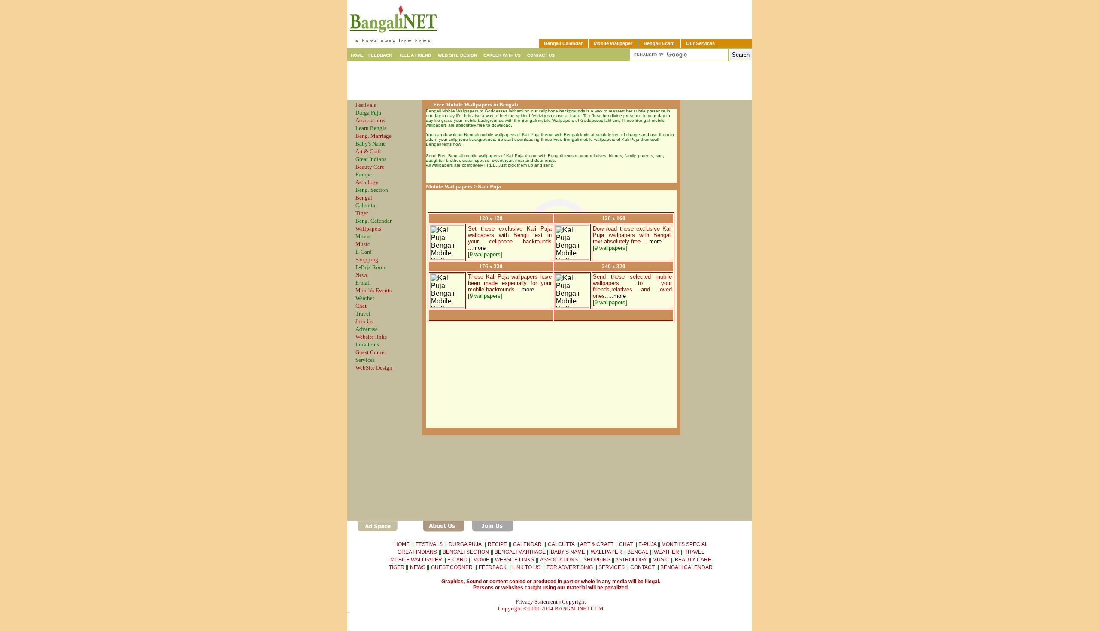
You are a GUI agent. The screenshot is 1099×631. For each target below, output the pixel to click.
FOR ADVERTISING (569, 567)
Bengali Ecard (659, 43)
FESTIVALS (429, 544)
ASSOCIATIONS (559, 560)
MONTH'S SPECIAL (685, 544)
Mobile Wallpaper (613, 43)
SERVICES (611, 567)
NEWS (418, 567)
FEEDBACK (380, 55)
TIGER (397, 567)
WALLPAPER (607, 552)
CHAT (625, 544)
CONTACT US (540, 55)
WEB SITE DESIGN (458, 55)
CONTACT (642, 567)
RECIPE (497, 544)
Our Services (700, 43)
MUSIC (661, 560)
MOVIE (482, 560)
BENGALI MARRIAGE (521, 552)
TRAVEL (694, 552)
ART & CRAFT (596, 544)
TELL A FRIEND (415, 55)
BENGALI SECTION (465, 552)
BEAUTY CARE (693, 560)
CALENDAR (527, 544)
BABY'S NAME (568, 552)
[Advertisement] (549, 80)
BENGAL (637, 552)
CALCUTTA (561, 544)
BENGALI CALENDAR (686, 567)
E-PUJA (648, 544)
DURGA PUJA (465, 544)
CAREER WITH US (502, 55)
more (479, 248)
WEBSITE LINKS (514, 560)
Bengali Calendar (563, 43)
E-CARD (458, 560)
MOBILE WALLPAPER (416, 560)
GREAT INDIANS (417, 552)
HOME (358, 55)
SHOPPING (597, 560)
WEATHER (666, 552)
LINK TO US (525, 567)
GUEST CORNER (452, 567)
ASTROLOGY (631, 560)
